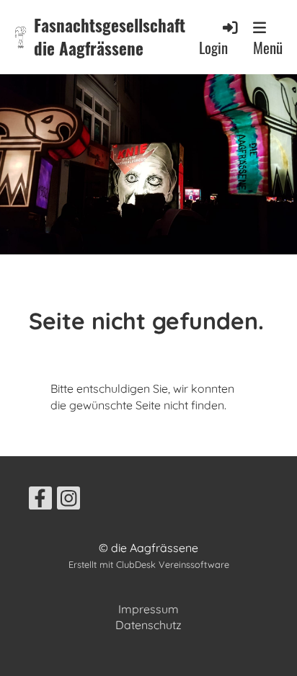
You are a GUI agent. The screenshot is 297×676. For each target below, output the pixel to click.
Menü (268, 47)
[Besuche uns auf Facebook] (40, 500)
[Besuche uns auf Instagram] (68, 500)
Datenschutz (148, 625)
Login (213, 47)
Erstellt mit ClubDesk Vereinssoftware (148, 564)
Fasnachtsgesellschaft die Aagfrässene (109, 37)
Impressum (148, 609)
